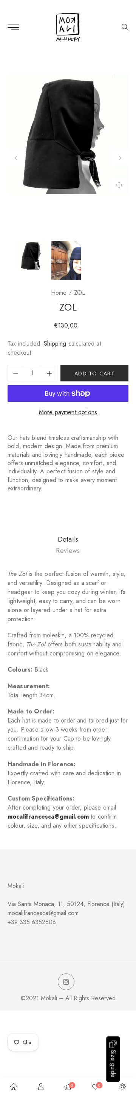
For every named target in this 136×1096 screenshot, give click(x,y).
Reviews (68, 551)
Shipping (55, 343)
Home (58, 292)
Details (68, 539)
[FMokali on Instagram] (66, 982)
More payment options (68, 412)
